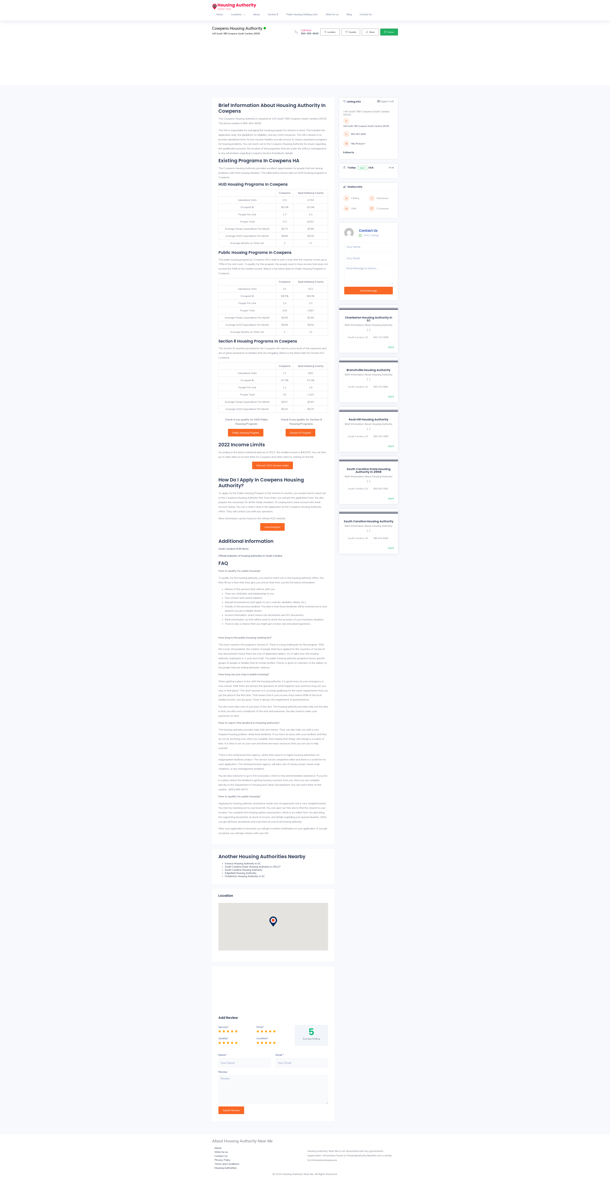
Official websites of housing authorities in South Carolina (250, 555)
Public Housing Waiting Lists (302, 14)
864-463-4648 (310, 33)
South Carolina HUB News (233, 548)
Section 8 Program (300, 432)
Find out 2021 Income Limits (272, 465)
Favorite (352, 32)
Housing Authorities (225, 1167)
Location (332, 32)
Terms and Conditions (226, 1163)
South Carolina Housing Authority (243, 869)
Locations (236, 14)
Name (222, 1054)
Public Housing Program (245, 432)
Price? (260, 1027)
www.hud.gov (272, 527)
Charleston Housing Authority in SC (245, 876)
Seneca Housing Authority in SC (243, 863)
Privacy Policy (222, 1159)
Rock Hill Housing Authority (368, 419)
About (256, 14)
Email (279, 1054)
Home (219, 14)
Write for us (332, 14)
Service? (223, 1027)
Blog (349, 14)
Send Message (368, 290)
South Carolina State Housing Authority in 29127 (253, 866)
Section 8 (273, 14)
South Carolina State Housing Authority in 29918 (368, 470)
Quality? (223, 1038)
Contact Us (366, 14)
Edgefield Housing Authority (241, 873)
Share (371, 32)
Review (391, 32)
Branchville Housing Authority (368, 370)
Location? (262, 1038)
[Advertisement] (305, 63)
